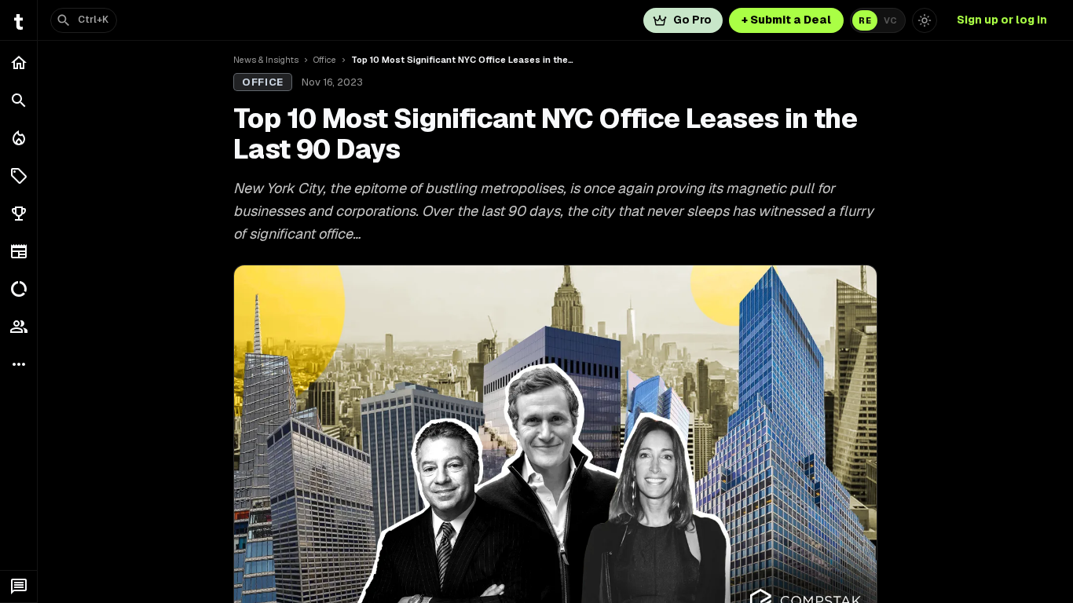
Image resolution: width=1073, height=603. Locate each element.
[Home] (18, 63)
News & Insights (265, 59)
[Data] (18, 289)
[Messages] (18, 586)
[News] (18, 251)
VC (890, 20)
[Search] (18, 100)
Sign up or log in (1002, 20)
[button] (18, 176)
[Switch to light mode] (924, 20)
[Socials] (18, 326)
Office (324, 59)
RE (865, 20)
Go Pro (692, 20)
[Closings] (18, 138)
